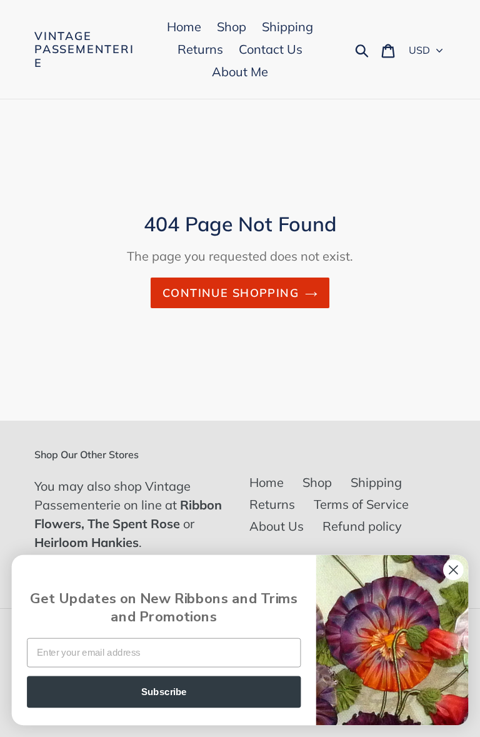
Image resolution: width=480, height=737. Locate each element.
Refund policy (362, 526)
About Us (276, 526)
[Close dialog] (453, 569)
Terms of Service (361, 504)
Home (266, 482)
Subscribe (164, 691)
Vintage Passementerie (84, 49)
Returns (272, 504)
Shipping (376, 482)
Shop (317, 482)
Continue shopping (230, 293)
